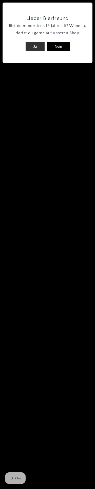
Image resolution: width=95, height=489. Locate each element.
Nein (58, 46)
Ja (35, 46)
